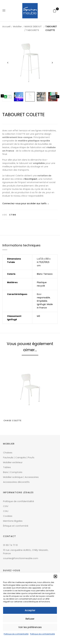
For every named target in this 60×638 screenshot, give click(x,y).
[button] (55, 576)
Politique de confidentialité (16, 634)
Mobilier (17, 26)
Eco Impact (31, 178)
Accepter (30, 610)
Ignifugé (41, 304)
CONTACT (9, 536)
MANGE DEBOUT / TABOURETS (33, 28)
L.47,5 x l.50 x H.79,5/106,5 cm (43, 262)
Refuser (30, 618)
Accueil (6, 26)
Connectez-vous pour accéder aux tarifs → (25, 203)
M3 (38, 316)
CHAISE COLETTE (13, 420)
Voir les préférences (30, 627)
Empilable (42, 300)
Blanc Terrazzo (45, 273)
